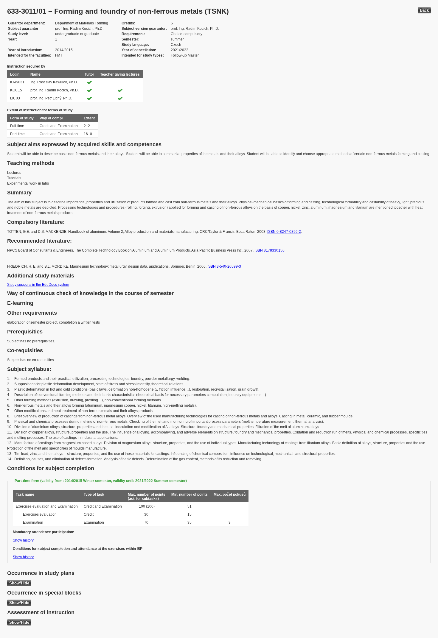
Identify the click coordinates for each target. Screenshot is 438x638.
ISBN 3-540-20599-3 (224, 266)
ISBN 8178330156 (269, 250)
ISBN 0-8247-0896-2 (284, 232)
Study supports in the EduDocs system (38, 285)
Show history (23, 540)
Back (424, 10)
